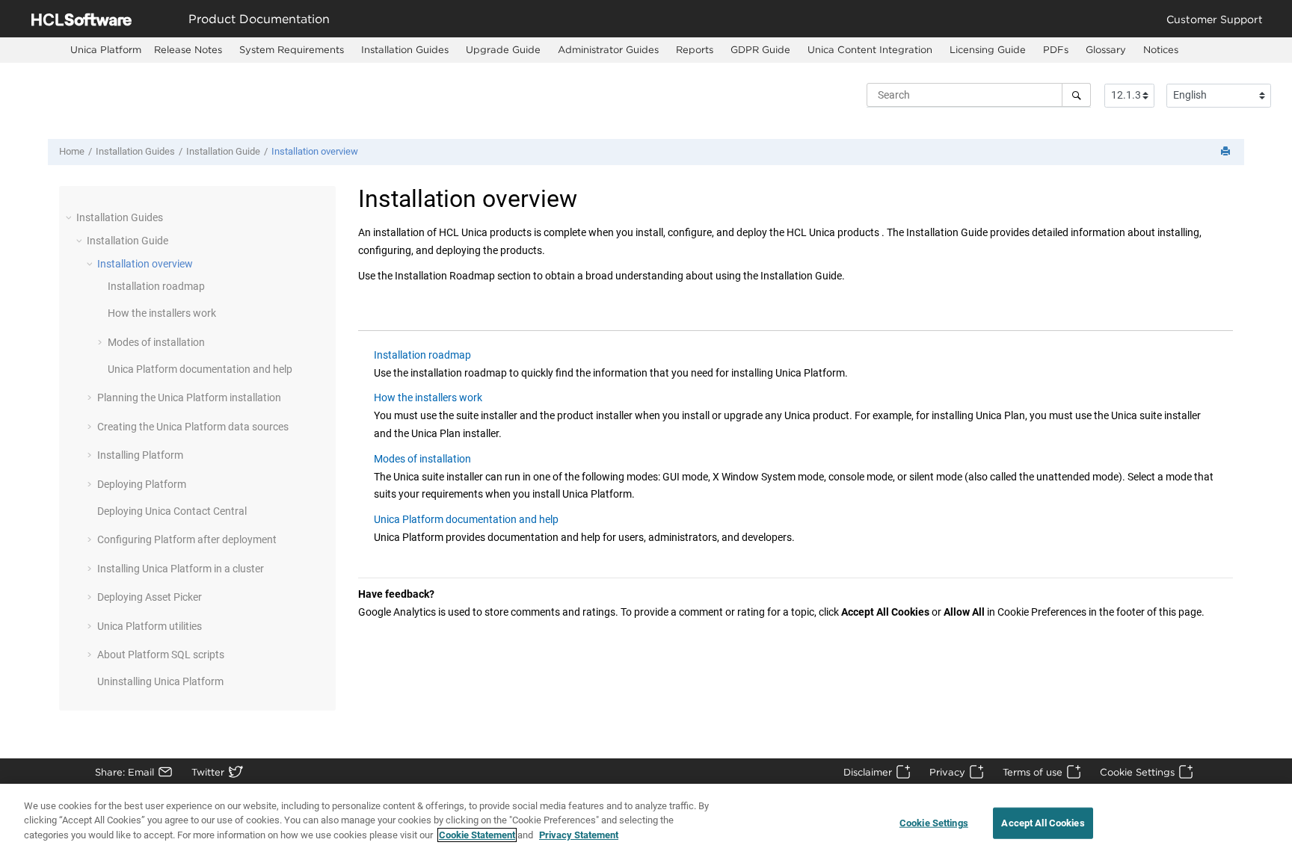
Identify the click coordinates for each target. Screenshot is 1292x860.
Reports (694, 49)
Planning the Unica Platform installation (189, 397)
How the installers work (162, 313)
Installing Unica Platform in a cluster (180, 569)
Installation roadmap (156, 286)
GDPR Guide (760, 49)
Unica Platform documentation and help (200, 369)
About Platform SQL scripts (160, 655)
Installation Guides (405, 49)
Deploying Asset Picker (149, 597)
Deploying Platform (141, 484)
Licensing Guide (988, 49)
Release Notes (188, 49)
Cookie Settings (1137, 772)
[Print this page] (1227, 152)
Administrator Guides (608, 49)
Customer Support (1214, 19)
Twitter (207, 772)
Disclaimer (867, 772)
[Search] (1076, 95)
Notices (1160, 49)
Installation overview (314, 151)
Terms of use (1032, 772)
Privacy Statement (578, 835)
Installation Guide (223, 151)
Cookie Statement (477, 835)
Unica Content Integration (870, 49)
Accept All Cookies (1042, 823)
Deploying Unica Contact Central (172, 511)
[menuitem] (106, 50)
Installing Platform (140, 455)
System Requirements (291, 49)
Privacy (947, 772)
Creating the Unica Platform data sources (193, 427)
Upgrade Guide (503, 49)
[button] (70, 217)
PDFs (1055, 49)
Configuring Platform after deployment (187, 539)
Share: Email (124, 772)
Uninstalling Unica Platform (160, 681)
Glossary (1106, 49)
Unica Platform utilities (149, 626)
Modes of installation (156, 342)
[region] (646, 822)
